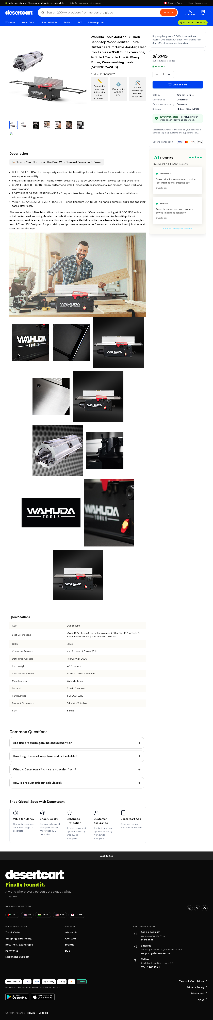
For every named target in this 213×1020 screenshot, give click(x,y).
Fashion (67, 22)
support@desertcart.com (156, 953)
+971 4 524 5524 (150, 966)
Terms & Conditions (193, 981)
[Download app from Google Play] (17, 997)
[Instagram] (190, 908)
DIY (80, 22)
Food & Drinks (49, 22)
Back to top (106, 855)
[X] (197, 908)
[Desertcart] (18, 12)
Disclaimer (199, 993)
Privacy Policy (197, 987)
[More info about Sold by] (192, 94)
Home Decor (29, 22)
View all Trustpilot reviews (177, 228)
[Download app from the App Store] (43, 997)
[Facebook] (205, 908)
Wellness (10, 22)
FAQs (203, 999)
